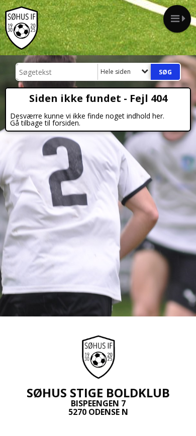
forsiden (65, 123)
